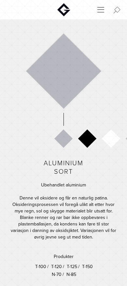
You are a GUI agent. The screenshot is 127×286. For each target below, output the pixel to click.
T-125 (56, 266)
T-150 (71, 266)
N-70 (57, 274)
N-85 (71, 274)
